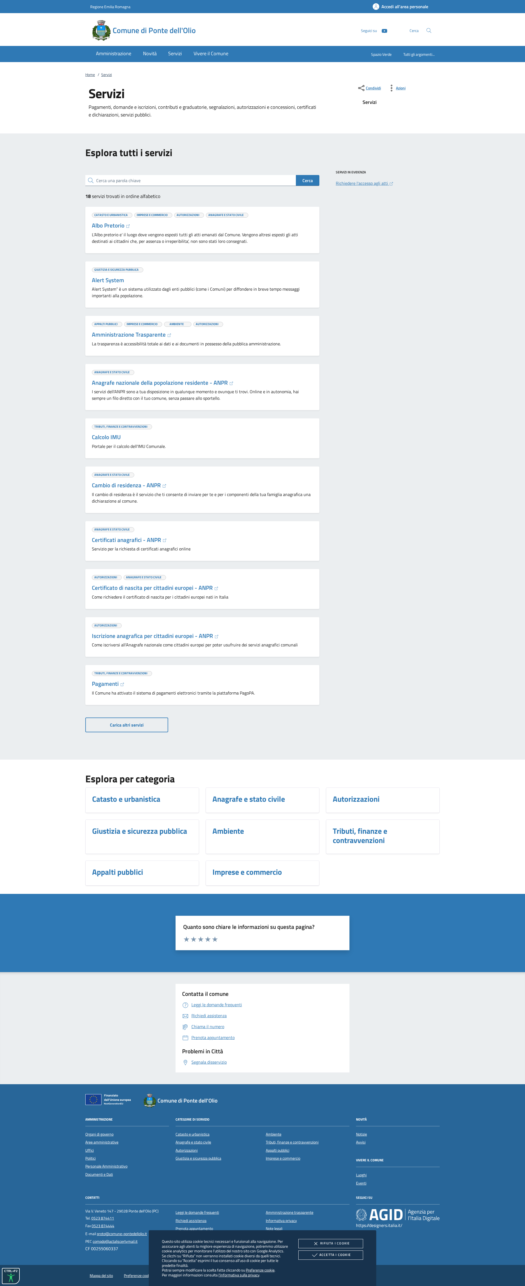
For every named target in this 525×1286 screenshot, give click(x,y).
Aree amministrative (101, 1142)
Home (90, 75)
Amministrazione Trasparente (129, 334)
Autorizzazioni (187, 1150)
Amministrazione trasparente (289, 1212)
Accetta (335, 1254)
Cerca (307, 180)
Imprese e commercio (283, 1158)
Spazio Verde (381, 54)
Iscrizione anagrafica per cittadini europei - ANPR (153, 635)
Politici (90, 1158)
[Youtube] (382, 30)
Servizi (106, 75)
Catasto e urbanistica (192, 1134)
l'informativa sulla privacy (238, 1275)
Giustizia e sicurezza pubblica (198, 1158)
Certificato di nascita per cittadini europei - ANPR (153, 587)
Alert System (108, 280)
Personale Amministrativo (106, 1166)
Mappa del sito (101, 1276)
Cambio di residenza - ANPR (127, 485)
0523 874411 (102, 1218)
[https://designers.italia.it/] (398, 1215)
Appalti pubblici (277, 1150)
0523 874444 (103, 1226)
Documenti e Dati (99, 1174)
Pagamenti (106, 683)
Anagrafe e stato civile (193, 1142)
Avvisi (361, 1142)
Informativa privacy (281, 1221)
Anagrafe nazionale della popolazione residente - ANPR (160, 382)
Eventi (361, 1183)
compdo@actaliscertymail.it (115, 1241)
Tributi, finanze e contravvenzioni (292, 1142)
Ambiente (273, 1134)
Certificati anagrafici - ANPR (127, 539)
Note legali (274, 1229)
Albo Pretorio (109, 225)
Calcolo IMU (106, 437)
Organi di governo (99, 1134)
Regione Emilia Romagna (110, 7)
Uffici (89, 1150)
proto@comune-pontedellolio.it (122, 1234)
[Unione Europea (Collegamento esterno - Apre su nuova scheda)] (109, 1100)
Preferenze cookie (260, 1270)
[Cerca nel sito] (429, 30)
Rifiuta (335, 1243)
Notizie (361, 1134)
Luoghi (361, 1175)
